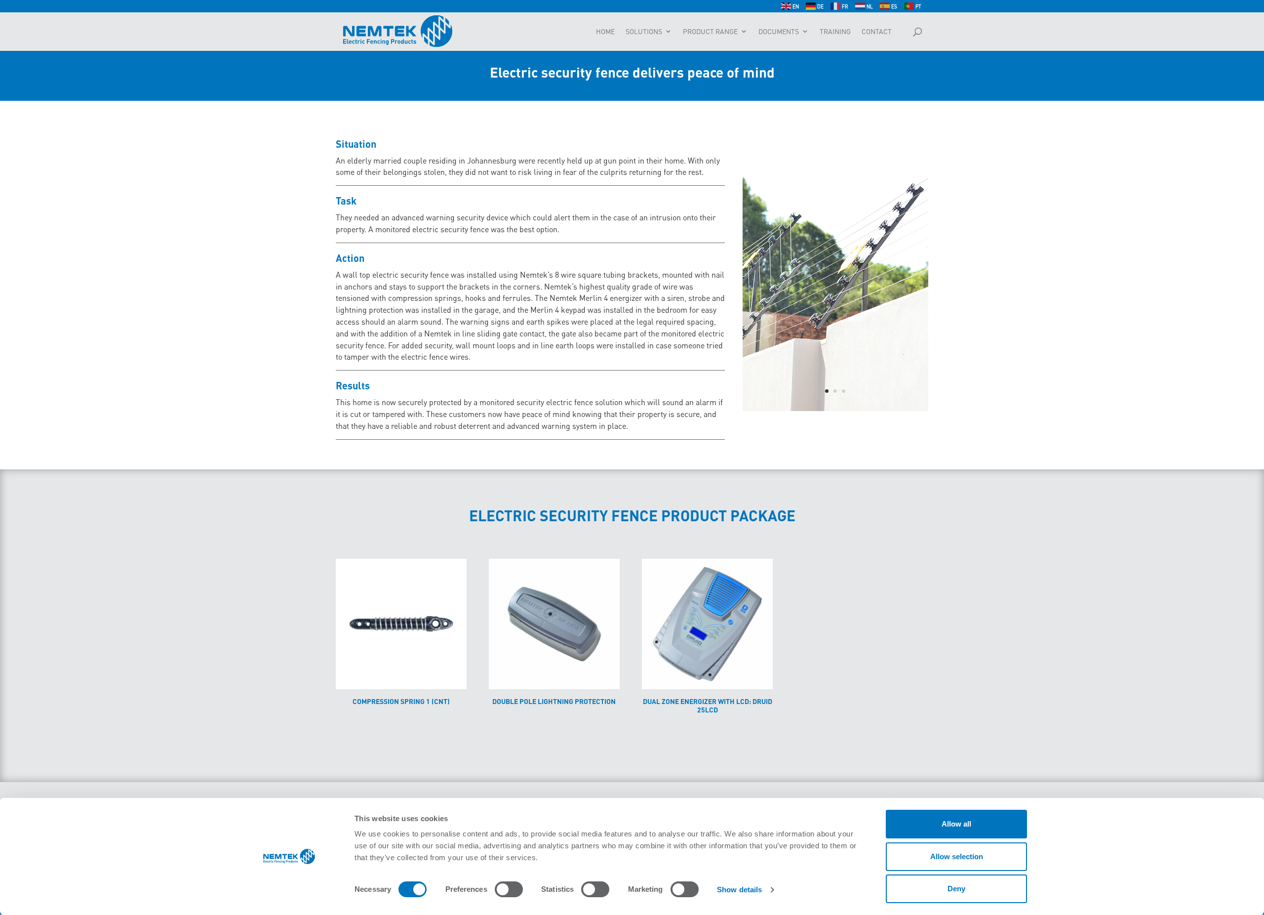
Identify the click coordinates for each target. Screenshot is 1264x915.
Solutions (644, 32)
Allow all (956, 824)
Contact (877, 32)
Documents (778, 32)
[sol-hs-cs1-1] (835, 408)
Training (835, 32)
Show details (739, 889)
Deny (956, 888)
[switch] (509, 889)
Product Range (710, 32)
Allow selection (956, 856)
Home (605, 32)
